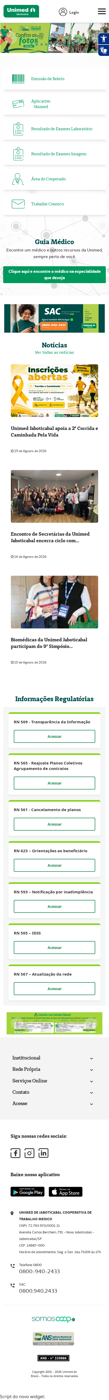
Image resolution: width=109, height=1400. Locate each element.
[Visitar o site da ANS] (53, 1337)
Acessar (55, 736)
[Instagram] (29, 1153)
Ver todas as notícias (54, 352)
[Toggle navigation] (102, 12)
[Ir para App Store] (66, 1192)
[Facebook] (15, 1153)
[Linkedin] (43, 1153)
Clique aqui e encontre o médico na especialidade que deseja (54, 274)
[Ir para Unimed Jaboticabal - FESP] (21, 12)
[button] (11, 38)
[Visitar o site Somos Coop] (53, 1319)
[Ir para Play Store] (27, 1191)
